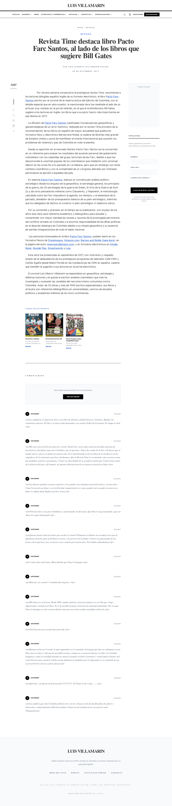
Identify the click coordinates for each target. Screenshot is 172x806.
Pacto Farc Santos (51, 179)
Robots (75, 773)
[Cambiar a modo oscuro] (125, 14)
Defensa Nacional (102, 14)
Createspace (55, 240)
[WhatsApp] (13, 110)
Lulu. (68, 248)
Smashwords (55, 248)
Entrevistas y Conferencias (53, 14)
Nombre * (135, 157)
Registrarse (138, 14)
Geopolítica (86, 14)
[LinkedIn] (13, 126)
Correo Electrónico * (140, 178)
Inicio (80, 27)
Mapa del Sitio (58, 773)
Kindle (113, 244)
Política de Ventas (95, 773)
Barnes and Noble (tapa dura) (98, 240)
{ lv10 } (100, 793)
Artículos (73, 14)
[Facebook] (13, 120)
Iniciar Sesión (152, 14)
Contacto (116, 773)
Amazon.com (71, 240)
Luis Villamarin (86, 5)
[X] (13, 115)
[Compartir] (13, 131)
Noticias (16, 14)
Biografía (26, 14)
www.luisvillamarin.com (60, 244)
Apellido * (135, 167)
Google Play (39, 248)
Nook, (28, 248)
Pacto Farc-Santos (55, 123)
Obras (36, 14)
